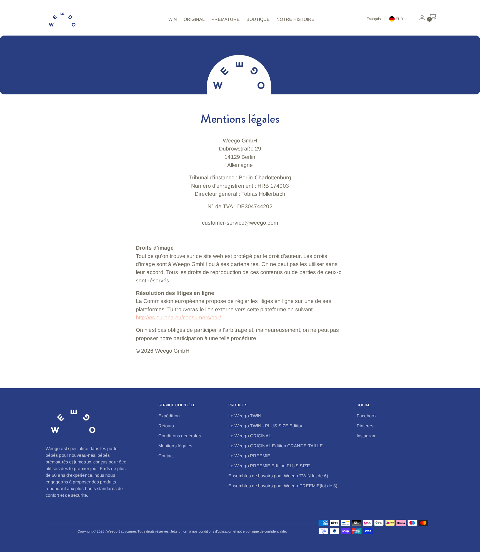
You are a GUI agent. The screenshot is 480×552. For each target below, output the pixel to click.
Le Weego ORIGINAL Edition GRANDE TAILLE (275, 445)
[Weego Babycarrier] (62, 19)
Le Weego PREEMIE (249, 455)
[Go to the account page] (419, 17)
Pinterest (365, 425)
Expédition (169, 415)
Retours (166, 425)
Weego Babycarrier (121, 531)
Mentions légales (175, 445)
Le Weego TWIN (244, 415)
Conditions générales (179, 435)
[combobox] (376, 19)
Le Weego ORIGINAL (249, 435)
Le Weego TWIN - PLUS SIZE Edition (266, 425)
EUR (399, 19)
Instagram (366, 435)
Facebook (367, 415)
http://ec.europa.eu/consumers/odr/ (178, 317)
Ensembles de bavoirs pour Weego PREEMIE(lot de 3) (282, 485)
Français (374, 19)
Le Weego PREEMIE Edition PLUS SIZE (269, 465)
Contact (166, 455)
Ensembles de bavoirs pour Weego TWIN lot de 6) (278, 475)
